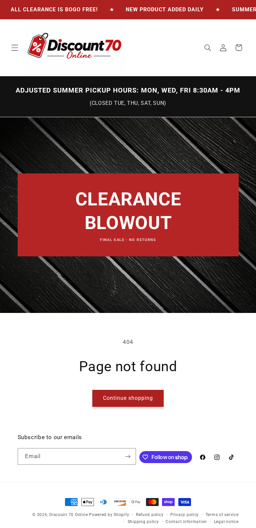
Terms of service (222, 514)
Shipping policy (143, 521)
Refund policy (150, 514)
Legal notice (226, 521)
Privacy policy (184, 514)
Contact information (186, 521)
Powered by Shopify (109, 514)
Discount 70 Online (68, 514)
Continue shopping (128, 398)
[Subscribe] (128, 456)
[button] (14, 47)
